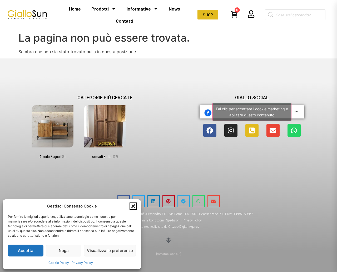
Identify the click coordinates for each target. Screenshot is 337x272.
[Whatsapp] (294, 130)
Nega (64, 250)
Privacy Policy (82, 263)
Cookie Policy (58, 263)
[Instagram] (230, 130)
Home (75, 9)
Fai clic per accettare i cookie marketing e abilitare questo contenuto (252, 112)
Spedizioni (173, 220)
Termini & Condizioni (149, 220)
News (174, 9)
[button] (133, 206)
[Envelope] (273, 130)
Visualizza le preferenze (110, 250)
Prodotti (100, 9)
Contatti (124, 21)
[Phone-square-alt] (252, 130)
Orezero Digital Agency (183, 227)
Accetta (25, 250)
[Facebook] (209, 130)
